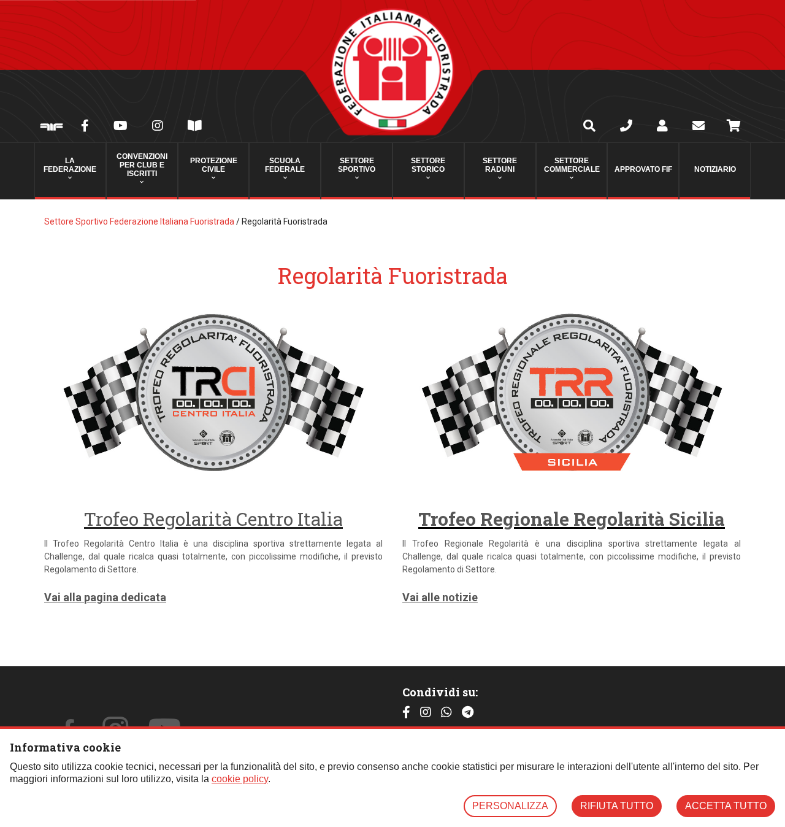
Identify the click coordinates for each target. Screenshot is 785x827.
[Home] (392, 71)
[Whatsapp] (446, 712)
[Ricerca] (589, 127)
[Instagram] (157, 127)
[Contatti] (626, 127)
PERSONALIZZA (510, 806)
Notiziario (715, 169)
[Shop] (734, 127)
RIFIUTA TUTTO (616, 806)
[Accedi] (662, 127)
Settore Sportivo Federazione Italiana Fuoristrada (139, 221)
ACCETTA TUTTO (726, 806)
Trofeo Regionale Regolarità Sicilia (571, 519)
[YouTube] (120, 127)
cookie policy (240, 779)
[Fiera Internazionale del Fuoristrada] (51, 128)
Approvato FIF (643, 169)
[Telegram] (467, 712)
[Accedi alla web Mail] (698, 127)
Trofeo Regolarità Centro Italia (213, 519)
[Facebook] (85, 127)
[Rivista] (194, 127)
